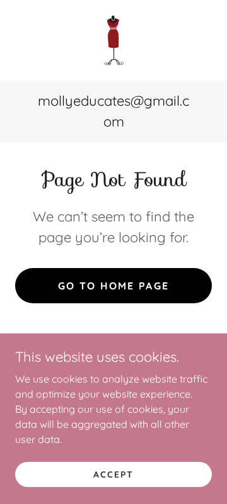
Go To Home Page (113, 285)
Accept (113, 473)
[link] (113, 40)
